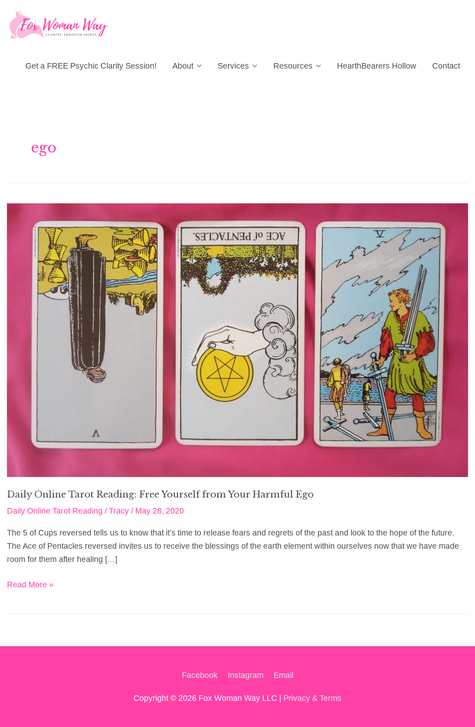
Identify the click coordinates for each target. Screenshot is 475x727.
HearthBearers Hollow (376, 65)
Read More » (30, 586)
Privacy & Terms (312, 698)
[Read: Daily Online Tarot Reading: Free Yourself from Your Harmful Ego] (237, 339)
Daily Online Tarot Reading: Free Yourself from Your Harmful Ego (160, 494)
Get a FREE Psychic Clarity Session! (90, 65)
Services (233, 65)
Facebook (200, 675)
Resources (293, 65)
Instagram (246, 675)
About (182, 65)
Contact (446, 65)
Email (283, 675)
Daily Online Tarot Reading (55, 510)
